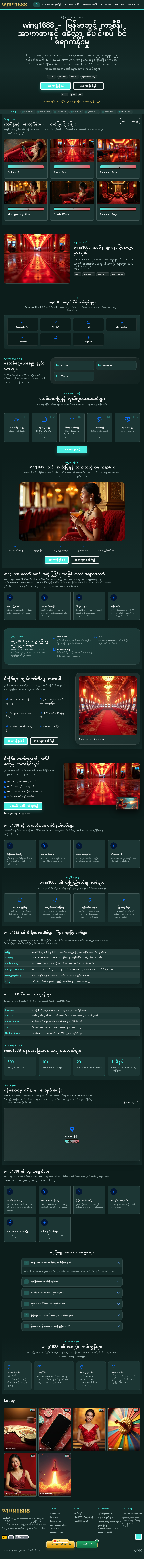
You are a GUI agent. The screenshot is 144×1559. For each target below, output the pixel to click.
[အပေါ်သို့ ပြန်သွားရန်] (138, 1537)
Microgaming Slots (58, 1525)
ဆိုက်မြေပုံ (138, 1550)
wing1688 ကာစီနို (72, 4)
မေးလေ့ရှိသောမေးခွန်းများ (108, 1529)
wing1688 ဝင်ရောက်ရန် (51, 4)
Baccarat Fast (134, 4)
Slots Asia (119, 4)
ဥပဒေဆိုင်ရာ (103, 1525)
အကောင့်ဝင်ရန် (88, 86)
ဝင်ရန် (87, 1544)
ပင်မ (36, 4)
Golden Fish (106, 4)
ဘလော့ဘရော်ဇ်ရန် (130, 121)
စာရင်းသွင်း (78, 1513)
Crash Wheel (55, 1529)
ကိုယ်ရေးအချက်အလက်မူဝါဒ (109, 1521)
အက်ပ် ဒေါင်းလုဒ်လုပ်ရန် (25, 806)
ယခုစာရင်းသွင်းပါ (60, 1543)
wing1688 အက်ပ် (90, 4)
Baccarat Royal (56, 1533)
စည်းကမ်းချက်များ (105, 1517)
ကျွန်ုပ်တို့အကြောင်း (105, 1513)
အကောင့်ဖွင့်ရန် (55, 86)
